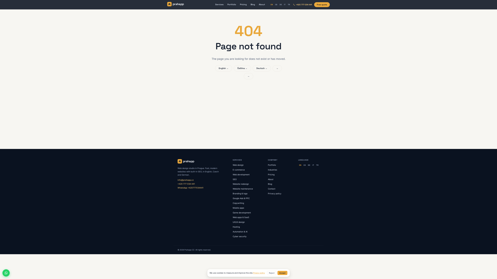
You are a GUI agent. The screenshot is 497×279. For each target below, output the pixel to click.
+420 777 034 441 (186, 184)
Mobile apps (238, 208)
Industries (272, 170)
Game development (242, 212)
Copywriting (238, 203)
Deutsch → (261, 68)
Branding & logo (240, 193)
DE (281, 4)
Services (219, 4)
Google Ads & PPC (241, 198)
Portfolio (231, 4)
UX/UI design (239, 222)
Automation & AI (240, 231)
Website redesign (241, 184)
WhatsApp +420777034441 (190, 188)
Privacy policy (274, 193)
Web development (241, 174)
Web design (238, 165)
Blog (253, 4)
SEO (235, 179)
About (262, 4)
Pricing (243, 4)
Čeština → (242, 68)
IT (285, 4)
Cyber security (240, 236)
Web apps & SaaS (241, 217)
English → (223, 68)
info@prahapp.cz (186, 180)
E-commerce (239, 170)
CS (276, 4)
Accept (282, 273)
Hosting (236, 227)
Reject (272, 273)
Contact (271, 189)
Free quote (322, 4)
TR (289, 4)
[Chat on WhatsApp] (6, 273)
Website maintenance (243, 189)
